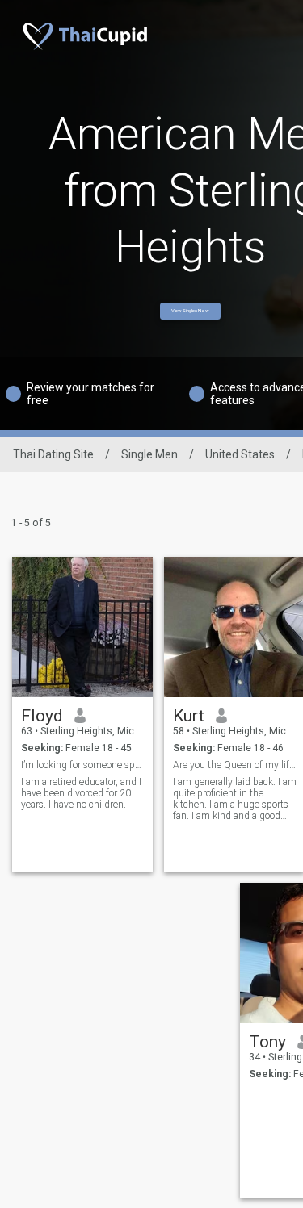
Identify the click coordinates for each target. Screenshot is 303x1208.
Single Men (149, 454)
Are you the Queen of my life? (235, 765)
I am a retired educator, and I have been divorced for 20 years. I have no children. (81, 793)
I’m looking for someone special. (83, 765)
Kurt (188, 715)
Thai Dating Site (53, 454)
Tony (267, 1041)
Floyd (42, 715)
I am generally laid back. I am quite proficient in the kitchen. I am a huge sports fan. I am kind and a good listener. (235, 798)
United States (240, 454)
